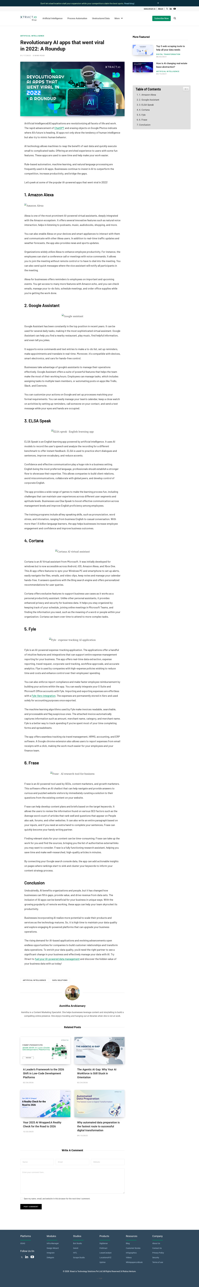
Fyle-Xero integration (44, 695)
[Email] (10, 145)
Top (100, 1279)
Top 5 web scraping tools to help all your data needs (170, 48)
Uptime (102, 1262)
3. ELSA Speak (146, 104)
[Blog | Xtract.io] (28, 18)
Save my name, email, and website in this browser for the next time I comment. (57, 1198)
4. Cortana (144, 109)
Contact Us (157, 1248)
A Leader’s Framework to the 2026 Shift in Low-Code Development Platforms (43, 1073)
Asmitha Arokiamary (72, 1005)
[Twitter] (22, 1257)
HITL (75, 1253)
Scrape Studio (79, 1257)
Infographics (131, 1253)
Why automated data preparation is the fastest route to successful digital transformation (98, 1126)
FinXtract (103, 1248)
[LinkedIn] (10, 138)
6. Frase (143, 119)
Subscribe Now (161, 18)
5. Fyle (142, 114)
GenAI (75, 1248)
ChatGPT (59, 128)
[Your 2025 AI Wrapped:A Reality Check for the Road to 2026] (45, 1103)
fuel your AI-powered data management (57, 958)
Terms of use (157, 1262)
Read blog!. (129, 3)
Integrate (50, 1253)
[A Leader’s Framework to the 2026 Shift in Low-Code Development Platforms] (45, 1050)
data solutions (60, 980)
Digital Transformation (168, 54)
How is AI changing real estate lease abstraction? (171, 65)
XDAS (22, 1243)
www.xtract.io (149, 9)
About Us (156, 1243)
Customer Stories (133, 1248)
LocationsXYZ (105, 1257)
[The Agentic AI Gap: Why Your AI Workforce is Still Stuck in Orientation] (99, 1050)
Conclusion (144, 124)
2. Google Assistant (149, 99)
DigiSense (104, 1243)
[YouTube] (32, 1257)
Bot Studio (77, 1243)
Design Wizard (53, 1248)
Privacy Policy (158, 1253)
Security (155, 1257)
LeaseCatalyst (106, 1253)
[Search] (175, 18)
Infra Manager (53, 1243)
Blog (128, 1243)
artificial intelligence (34, 980)
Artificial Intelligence (32, 36)
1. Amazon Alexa (147, 94)
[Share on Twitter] (10, 131)
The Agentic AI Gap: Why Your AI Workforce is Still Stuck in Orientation (96, 1073)
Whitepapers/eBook (134, 1262)
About (160, 9)
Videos (129, 1257)
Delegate (50, 1257)
